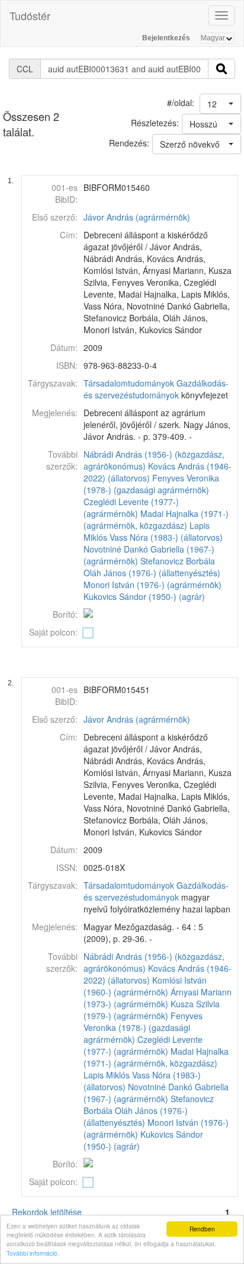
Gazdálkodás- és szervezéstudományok (156, 389)
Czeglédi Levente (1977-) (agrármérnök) (131, 507)
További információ (32, 1253)
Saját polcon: (53, 632)
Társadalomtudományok (129, 383)
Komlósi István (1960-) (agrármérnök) (145, 986)
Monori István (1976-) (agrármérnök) (152, 584)
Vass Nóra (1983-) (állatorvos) (166, 537)
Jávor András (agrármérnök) (137, 217)
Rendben (202, 1228)
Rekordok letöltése (47, 1212)
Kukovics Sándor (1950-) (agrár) (144, 596)
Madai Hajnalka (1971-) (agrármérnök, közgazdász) (156, 519)
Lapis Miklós (107, 1075)
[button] (220, 104)
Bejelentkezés (166, 38)
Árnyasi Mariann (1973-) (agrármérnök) (158, 998)
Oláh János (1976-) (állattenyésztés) (152, 573)
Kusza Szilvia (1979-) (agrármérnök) (152, 1010)
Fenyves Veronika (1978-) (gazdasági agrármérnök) (151, 484)
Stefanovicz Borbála (177, 561)
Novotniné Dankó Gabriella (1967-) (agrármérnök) (156, 1093)
